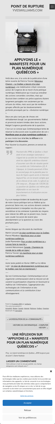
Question (46, 308)
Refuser (27, 410)
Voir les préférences (27, 417)
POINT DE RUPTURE (27, 6)
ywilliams (28, 304)
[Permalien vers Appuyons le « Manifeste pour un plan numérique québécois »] (27, 53)
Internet (26, 308)
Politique (33, 308)
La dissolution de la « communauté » (24, 319)
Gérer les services (26, 396)
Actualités (8, 308)
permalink (18, 311)
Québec (39, 308)
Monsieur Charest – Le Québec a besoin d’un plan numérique (24, 84)
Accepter (28, 403)
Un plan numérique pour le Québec (34, 232)
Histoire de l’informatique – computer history (30, 326)
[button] (51, 371)
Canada (20, 308)
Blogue (15, 308)
